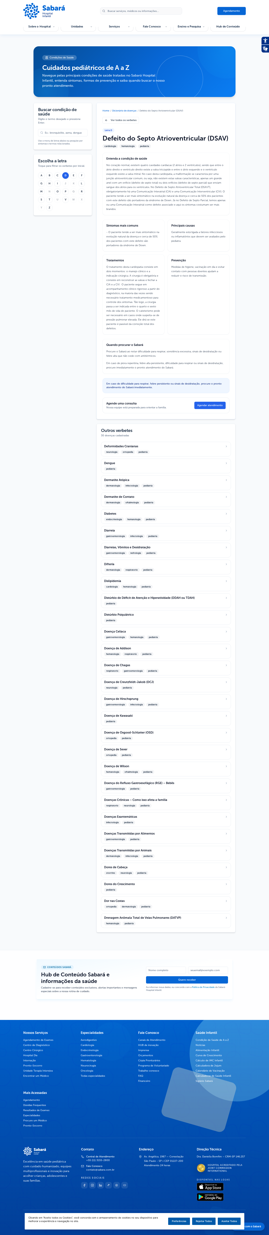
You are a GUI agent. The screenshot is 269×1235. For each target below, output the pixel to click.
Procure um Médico (35, 1120)
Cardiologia (87, 1045)
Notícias (200, 1045)
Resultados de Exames (36, 1110)
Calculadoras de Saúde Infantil (213, 1075)
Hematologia (88, 1060)
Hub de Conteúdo (228, 26)
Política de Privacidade (203, 987)
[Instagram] (92, 1185)
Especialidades (31, 1115)
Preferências (179, 1221)
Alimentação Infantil (207, 1050)
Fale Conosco (152, 26)
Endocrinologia (89, 1050)
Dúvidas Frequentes (34, 1105)
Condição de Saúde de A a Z (212, 1040)
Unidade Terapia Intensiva (38, 1070)
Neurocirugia (88, 1065)
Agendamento (231, 10)
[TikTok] (108, 1185)
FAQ (140, 1075)
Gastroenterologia (91, 1055)
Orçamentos (145, 1055)
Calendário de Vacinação (210, 1070)
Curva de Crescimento (209, 1055)
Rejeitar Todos (204, 1221)
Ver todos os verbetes (124, 120)
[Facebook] (84, 1185)
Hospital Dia (30, 1055)
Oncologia (87, 1070)
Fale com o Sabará (250, 1226)
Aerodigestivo (89, 1040)
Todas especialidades (93, 1075)
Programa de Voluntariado (153, 1065)
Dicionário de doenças (124, 110)
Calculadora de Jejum (208, 1065)
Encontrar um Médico (36, 1075)
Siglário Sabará (204, 1081)
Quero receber (187, 979)
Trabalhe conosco (148, 1070)
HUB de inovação (148, 1045)
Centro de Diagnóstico (36, 1045)
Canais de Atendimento (151, 1040)
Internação (29, 1060)
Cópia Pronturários (149, 1060)
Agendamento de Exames (38, 1040)
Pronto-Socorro (32, 1065)
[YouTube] (124, 1185)
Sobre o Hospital (39, 26)
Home (105, 110)
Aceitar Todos (229, 1221)
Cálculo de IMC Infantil (209, 1060)
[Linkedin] (100, 1185)
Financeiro (144, 1081)
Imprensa (143, 1050)
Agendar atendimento (210, 405)
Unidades (77, 26)
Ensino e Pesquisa (189, 26)
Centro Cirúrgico (33, 1050)
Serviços (114, 26)
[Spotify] (116, 1185)
